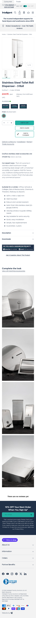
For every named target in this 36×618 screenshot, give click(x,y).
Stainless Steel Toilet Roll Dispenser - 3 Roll (19, 34)
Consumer (8, 2)
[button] (28, 12)
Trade (18, 2)
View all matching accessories (13, 271)
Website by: (7, 613)
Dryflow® (5, 90)
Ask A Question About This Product (18, 255)
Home (4, 34)
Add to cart (24, 123)
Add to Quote (24, 128)
